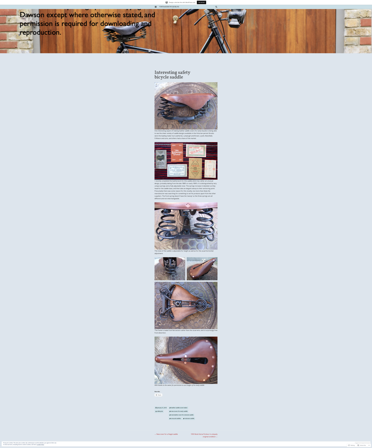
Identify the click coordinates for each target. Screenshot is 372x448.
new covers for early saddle (179, 411)
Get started (201, 2)
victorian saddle (189, 418)
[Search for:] (215, 7)
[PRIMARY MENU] (156, 7)
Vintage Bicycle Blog (169, 7)
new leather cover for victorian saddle (182, 415)
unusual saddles (176, 418)
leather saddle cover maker (179, 408)
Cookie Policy (40, 444)
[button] (170, 268)
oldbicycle (160, 411)
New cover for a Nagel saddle (166, 434)
